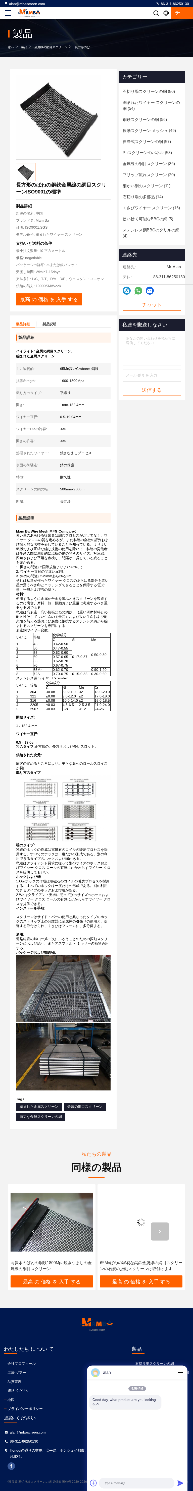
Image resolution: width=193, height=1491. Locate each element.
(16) (151, 208)
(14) (143, 197)
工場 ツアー (17, 1373)
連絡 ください (19, 1391)
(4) (151, 233)
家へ (11, 47)
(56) (145, 119)
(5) (148, 219)
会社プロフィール (22, 1364)
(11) (146, 186)
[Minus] (180, 1373)
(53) (147, 153)
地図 (11, 1400)
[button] (33, 1231)
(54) (151, 105)
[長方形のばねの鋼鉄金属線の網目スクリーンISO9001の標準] (58, 117)
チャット (152, 305)
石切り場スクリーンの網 (154, 1364)
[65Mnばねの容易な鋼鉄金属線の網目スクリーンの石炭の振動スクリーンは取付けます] (121, 1222)
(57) (147, 142)
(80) (149, 91)
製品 (24, 47)
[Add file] (93, 1482)
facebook (11, 1466)
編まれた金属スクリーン (39, 1107)
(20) (149, 175)
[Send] (180, 1482)
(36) (149, 164)
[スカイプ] (126, 290)
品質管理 (15, 1382)
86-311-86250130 (174, 4)
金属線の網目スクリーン (50, 47)
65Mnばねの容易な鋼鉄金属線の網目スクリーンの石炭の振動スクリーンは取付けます (121, 1266)
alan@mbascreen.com (27, 4)
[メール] (150, 290)
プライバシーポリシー (25, 1409)
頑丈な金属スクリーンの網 (41, 1117)
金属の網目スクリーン (85, 1107)
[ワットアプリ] (138, 291)
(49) (149, 130)
